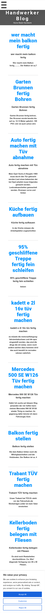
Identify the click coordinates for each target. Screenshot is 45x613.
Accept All (22, 594)
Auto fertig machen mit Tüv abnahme (23, 148)
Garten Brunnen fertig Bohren (23, 90)
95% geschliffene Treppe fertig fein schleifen (23, 258)
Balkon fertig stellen (23, 436)
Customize (22, 601)
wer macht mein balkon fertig (23, 40)
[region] (22, 592)
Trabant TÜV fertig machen (23, 479)
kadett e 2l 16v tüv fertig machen (23, 311)
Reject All (22, 607)
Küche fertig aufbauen (23, 212)
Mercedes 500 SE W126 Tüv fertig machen (23, 378)
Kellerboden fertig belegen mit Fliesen (23, 531)
